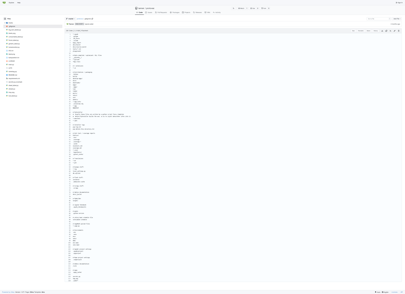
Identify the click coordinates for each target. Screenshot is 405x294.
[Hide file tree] (5, 18)
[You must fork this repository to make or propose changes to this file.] (394, 31)
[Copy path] (92, 18)
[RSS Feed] (233, 8)
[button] (241, 8)
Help (18, 2)
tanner (141, 8)
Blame (368, 30)
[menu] (377, 292)
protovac (150, 8)
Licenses (395, 292)
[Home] (4, 3)
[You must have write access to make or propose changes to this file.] (398, 31)
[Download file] (382, 31)
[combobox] (379, 18)
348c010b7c (79, 24)
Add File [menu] (396, 19)
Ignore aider (89, 24)
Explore (11, 2)
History (376, 30)
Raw (353, 30)
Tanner (71, 24)
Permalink (360, 30)
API (402, 292)
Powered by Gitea (8, 292)
